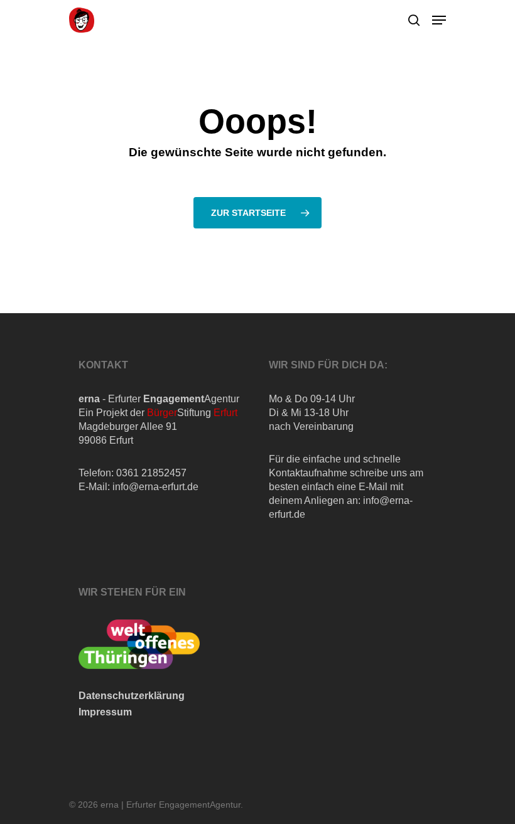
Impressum (105, 712)
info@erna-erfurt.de (155, 486)
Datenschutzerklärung (132, 695)
